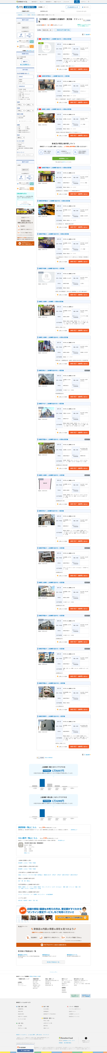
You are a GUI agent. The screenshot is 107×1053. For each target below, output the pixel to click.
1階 (27, 127)
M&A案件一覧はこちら (28, 838)
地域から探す (36, 983)
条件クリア (25, 27)
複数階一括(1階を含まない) (24, 132)
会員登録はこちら (63, 158)
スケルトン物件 (22, 116)
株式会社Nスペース (72, 954)
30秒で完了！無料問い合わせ (79, 69)
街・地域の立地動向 (66, 982)
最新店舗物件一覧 (36, 980)
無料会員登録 (77, 2)
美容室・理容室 (37, 887)
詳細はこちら (27, 852)
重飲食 (20, 79)
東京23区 (33, 14)
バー (32, 894)
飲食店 (21, 76)
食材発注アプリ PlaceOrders (50, 1014)
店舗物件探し (21, 1009)
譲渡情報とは (48, 982)
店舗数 (25, 849)
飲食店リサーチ (72, 1011)
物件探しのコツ (65, 985)
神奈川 (30, 900)
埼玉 (37, 900)
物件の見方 (35, 988)
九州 (33, 50)
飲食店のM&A (21, 1014)
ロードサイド (21, 143)
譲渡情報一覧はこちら (27, 827)
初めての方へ (20, 983)
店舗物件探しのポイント (79, 982)
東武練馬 (20, 862)
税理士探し (46, 1025)
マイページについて (22, 985)
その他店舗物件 (49, 894)
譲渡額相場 (64, 992)
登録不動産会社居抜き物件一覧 (52, 980)
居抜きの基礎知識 (48, 757)
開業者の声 (64, 983)
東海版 (34, 976)
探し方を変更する (24, 64)
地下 (19, 127)
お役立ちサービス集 (48, 1023)
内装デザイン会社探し (22, 1016)
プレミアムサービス (24, 204)
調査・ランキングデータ (67, 980)
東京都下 (25, 900)
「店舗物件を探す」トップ (23, 978)
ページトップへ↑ (53, 972)
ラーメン (20, 894)
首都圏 (28, 14)
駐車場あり (40, 874)
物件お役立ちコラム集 (78, 978)
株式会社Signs (46, 954)
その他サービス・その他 (35, 888)
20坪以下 (59, 874)
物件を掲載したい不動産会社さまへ (75, 996)
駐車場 (20, 144)
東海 (30, 50)
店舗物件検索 (36, 978)
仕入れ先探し (46, 1009)
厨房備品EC (46, 1011)
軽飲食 (20, 81)
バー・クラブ (22, 83)
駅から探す (35, 982)
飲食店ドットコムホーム (21, 1034)
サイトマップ (46, 1034)
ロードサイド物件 (33, 874)
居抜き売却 (20, 1011)
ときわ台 (25, 862)
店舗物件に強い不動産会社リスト (81, 980)
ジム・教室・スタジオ (23, 888)
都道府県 (26, 845)
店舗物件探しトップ (21, 14)
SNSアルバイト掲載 (22, 1028)
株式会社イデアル (22, 954)
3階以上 (28, 128)
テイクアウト (26, 894)
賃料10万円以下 (65, 874)
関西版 (31, 976)
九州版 (38, 976)
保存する (21, 36)
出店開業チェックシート (74, 1014)
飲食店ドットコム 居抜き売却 (86, 996)
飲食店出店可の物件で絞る (63, 30)
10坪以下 (54, 874)
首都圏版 (27, 976)
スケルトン (24, 874)
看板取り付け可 (22, 146)
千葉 (34, 900)
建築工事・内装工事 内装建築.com (62, 1048)
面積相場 (64, 990)
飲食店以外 (22, 86)
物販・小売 (77, 887)
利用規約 (61, 1042)
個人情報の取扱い (68, 1042)
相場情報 (64, 987)
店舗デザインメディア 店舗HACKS (75, 1048)
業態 (25, 847)
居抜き (19, 874)
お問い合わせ (39, 1034)
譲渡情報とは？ (74, 829)
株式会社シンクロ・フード (69, 1040)
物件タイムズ (64, 978)
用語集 (75, 985)
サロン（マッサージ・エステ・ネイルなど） (52, 887)
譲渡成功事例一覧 (49, 985)
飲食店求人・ (64, 1047)
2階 (19, 128)
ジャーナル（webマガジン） (75, 1009)
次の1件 (88, 34)
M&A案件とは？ (61, 840)
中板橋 (34, 862)
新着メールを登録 (29, 36)
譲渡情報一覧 (48, 983)
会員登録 (20, 982)
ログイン (83, 1)
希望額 (25, 851)
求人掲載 (20, 1025)
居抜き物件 (21, 117)
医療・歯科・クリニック (68, 887)
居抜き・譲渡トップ (49, 978)
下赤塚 (30, 862)
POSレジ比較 (46, 1020)
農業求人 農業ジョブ (85, 1048)
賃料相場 (64, 989)
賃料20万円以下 (74, 874)
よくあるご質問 (31, 1034)
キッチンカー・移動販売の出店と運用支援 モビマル (46, 1048)
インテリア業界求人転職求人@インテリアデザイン (81, 1047)
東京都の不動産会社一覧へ (53, 962)
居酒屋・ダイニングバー (39, 894)
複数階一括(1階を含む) (23, 130)
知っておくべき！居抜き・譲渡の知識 (82, 983)
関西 (27, 50)
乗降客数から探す (36, 985)
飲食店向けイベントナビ (74, 1016)
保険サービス (46, 1028)
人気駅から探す (36, 986)
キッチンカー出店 (22, 1019)
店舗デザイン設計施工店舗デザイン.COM (50, 1047)
